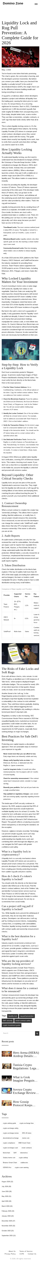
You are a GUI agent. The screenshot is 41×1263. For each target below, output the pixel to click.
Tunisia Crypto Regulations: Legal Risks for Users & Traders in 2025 (25, 1070)
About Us (12, 1251)
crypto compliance (9, 1143)
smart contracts (27, 1148)
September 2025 (8, 1235)
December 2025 (8, 1221)
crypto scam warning (21, 1167)
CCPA (22, 1254)
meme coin (25, 1138)
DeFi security (7, 1020)
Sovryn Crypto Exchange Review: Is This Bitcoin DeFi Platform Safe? (26, 1094)
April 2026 (6, 1201)
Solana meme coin (9, 1157)
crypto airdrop (23, 1157)
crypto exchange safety (10, 1128)
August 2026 (7, 1181)
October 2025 (8, 1231)
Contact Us (32, 1254)
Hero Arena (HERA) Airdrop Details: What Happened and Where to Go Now (26, 1057)
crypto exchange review (11, 1133)
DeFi (15, 1153)
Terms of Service (25, 1251)
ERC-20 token (26, 1133)
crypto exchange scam (10, 1148)
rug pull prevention (27, 1016)
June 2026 (7, 1191)
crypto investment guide (11, 1025)
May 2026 (6, 1196)
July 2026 (6, 1186)
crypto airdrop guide (9, 1123)
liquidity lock (12, 1016)
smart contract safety (23, 1020)
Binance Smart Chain (10, 1162)
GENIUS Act (7, 1167)
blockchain (6, 1153)
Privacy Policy (10, 1254)
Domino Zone (13, 3)
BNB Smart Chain (24, 1143)
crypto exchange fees (26, 1123)
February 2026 (8, 1211)
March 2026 (7, 1206)
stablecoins (24, 1162)
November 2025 (8, 1226)
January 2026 (8, 1216)
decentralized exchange (11, 1138)
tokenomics (24, 1153)
